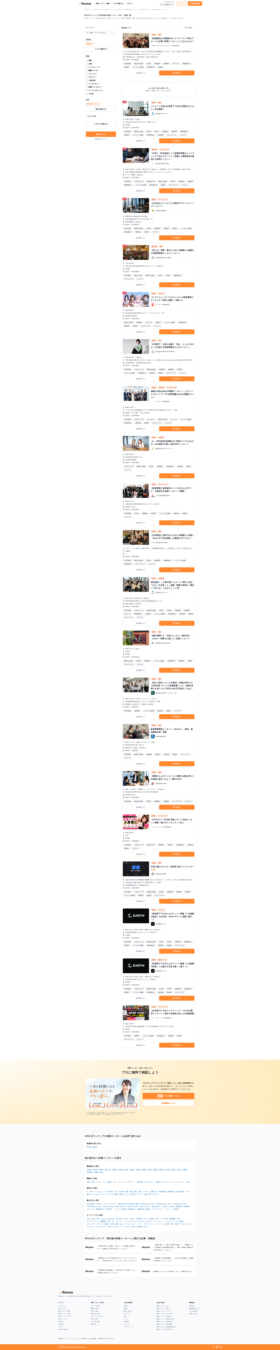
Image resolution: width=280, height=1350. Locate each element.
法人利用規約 (83, 1338)
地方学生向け (156, 1206)
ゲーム (187, 1191)
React (126, 1219)
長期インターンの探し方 (163, 1308)
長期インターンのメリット (164, 1311)
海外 (101, 1172)
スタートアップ (157, 1209)
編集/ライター (112, 1182)
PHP (97, 1219)
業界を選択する (101, 109)
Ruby (88, 1219)
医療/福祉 (170, 1191)
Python (132, 1219)
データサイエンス (185, 1224)
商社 (135, 1191)
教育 (126, 1191)
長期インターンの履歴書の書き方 (166, 1327)
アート (140, 1224)
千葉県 (114, 1170)
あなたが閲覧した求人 (166, 4)
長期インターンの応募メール (164, 1329)
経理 (112, 1224)
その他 (187, 1182)
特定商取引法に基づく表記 (105, 1338)
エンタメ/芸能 (113, 1194)
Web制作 (139, 1226)
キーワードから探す (97, 1316)
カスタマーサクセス (145, 1221)
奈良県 (149, 1170)
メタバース (160, 1224)
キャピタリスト (101, 1226)
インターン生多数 (120, 1209)
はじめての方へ (62, 1308)
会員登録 (60, 1324)
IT (87, 1191)
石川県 (167, 1170)
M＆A (157, 1219)
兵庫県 (143, 1170)
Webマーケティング (115, 1226)
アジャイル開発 (148, 1219)
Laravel (103, 1219)
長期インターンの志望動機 (164, 1324)
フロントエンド (158, 1221)
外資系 (167, 1224)
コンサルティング (100, 1191)
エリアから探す (95, 1306)
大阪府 (132, 1170)
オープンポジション (177, 1182)
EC (113, 1221)
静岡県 (161, 1170)
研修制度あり (100, 1209)
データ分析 (164, 1219)
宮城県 (95, 1170)
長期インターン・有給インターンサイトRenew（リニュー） (100, 9)
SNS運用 (139, 1219)
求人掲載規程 (92, 1338)
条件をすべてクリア (101, 139)
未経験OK (178, 1206)
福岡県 (95, 1147)
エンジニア (122, 1182)
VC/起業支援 (179, 1191)
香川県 (179, 1170)
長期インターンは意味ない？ (164, 1316)
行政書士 (106, 1224)
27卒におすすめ (144, 1206)
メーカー (146, 1191)
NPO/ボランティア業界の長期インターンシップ (128, 9)
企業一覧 (60, 1321)
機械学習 (103, 1221)
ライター (126, 1319)
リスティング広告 (129, 1226)
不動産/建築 (162, 1191)
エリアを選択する (101, 49)
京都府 (138, 1170)
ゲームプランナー (130, 1224)
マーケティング (100, 1182)
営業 (88, 1182)
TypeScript (119, 1219)
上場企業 (176, 1209)
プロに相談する (118, 3)
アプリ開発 (179, 1221)
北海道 (89, 1170)
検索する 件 (101, 134)
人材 (91, 1191)
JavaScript (110, 1219)
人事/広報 (139, 1182)
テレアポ (119, 1221)
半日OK (171, 1206)
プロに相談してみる (168, 1096)
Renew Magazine (63, 1329)
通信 (139, 1191)
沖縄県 (96, 1172)
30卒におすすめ (108, 1206)
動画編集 (172, 1219)
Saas (121, 1224)
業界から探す (95, 1311)
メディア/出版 (119, 1191)
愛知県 (155, 1170)
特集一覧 (93, 1324)
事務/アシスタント (162, 1182)
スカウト (130, 3)
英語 (172, 1224)
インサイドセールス (130, 1221)
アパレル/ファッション (99, 1194)
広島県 (173, 1170)
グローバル (90, 1209)
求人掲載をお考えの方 (169, 2)
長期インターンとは (162, 1306)
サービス (155, 1194)
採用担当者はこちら (195, 1308)
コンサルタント (149, 1182)
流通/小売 (153, 1191)
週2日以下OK (122, 1204)
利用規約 (60, 1338)
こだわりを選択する (101, 124)
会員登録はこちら (168, 1103)
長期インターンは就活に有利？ (165, 1319)
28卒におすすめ (132, 1206)
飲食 (88, 1194)
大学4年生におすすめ (94, 1206)
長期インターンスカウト (65, 1316)
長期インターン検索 (102, 3)
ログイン (181, 3)
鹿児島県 (90, 1172)
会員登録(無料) (195, 3)
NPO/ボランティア (136, 1194)
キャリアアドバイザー (94, 1224)
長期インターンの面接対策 (164, 1321)
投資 (176, 1224)
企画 (92, 1182)
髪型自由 (141, 1209)
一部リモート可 (101, 1204)
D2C (109, 1221)
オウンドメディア (93, 1221)
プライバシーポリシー (71, 1338)
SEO (178, 1219)
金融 (131, 1191)
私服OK (147, 1209)
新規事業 (186, 1206)
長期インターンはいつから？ (164, 1313)
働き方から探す (95, 1313)
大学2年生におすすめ (163, 1204)
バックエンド (169, 1221)
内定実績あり (131, 1209)
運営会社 (191, 1306)
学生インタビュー (63, 1319)
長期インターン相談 (64, 1313)
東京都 (89, 1147)
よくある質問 (193, 1311)
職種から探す (95, 1308)
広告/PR (110, 1191)
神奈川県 (107, 1170)
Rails (93, 1219)
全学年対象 (90, 1204)
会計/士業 (147, 1194)
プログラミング (149, 1224)
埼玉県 (120, 1170)
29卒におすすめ (120, 1206)
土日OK (164, 1206)
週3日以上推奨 (134, 1204)
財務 (116, 1224)
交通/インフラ (124, 1194)
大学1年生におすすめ (147, 1204)
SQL (145, 1226)
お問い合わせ (193, 1313)
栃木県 (126, 1170)
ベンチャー (167, 1209)
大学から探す (95, 1319)
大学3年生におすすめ (179, 1204)
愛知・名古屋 (127, 1311)
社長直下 (109, 1209)
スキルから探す (95, 1321)
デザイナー (131, 1182)
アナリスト (90, 1226)
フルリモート (112, 1204)
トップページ (62, 1306)
